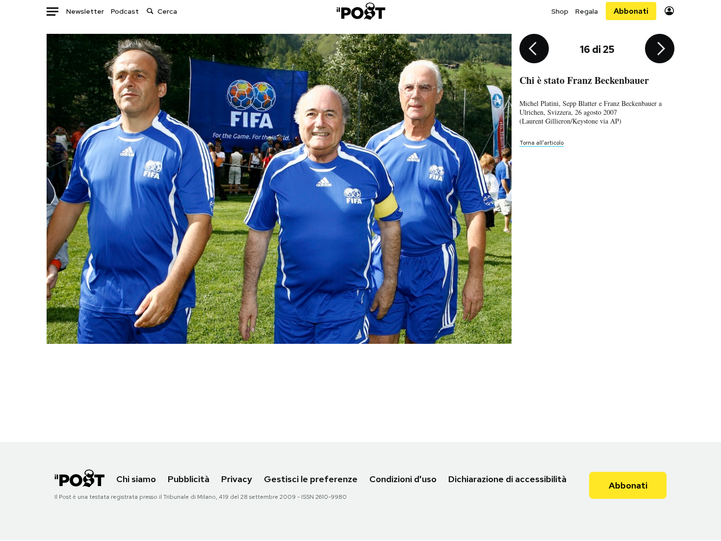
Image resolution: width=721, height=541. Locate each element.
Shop (559, 11)
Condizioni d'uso (403, 479)
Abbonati (631, 11)
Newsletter (85, 11)
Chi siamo (136, 479)
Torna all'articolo (541, 142)
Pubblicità (188, 479)
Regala (586, 11)
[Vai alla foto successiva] (659, 49)
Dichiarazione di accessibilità (507, 479)
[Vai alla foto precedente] (534, 49)
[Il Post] (360, 11)
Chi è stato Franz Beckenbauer (584, 80)
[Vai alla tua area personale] (669, 11)
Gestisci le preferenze (311, 479)
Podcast (125, 11)
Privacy (236, 479)
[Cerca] (150, 11)
